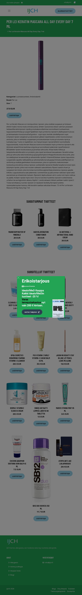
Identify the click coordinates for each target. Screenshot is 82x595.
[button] (32, 312)
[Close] (18, 277)
